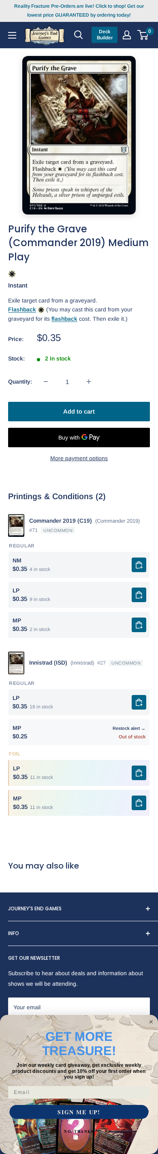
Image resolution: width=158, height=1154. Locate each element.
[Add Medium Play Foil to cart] (139, 803)
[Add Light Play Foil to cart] (139, 773)
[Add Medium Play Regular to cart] (139, 625)
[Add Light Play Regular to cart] (139, 595)
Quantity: (20, 381)
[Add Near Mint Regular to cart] (139, 565)
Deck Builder (105, 35)
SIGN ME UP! (79, 1112)
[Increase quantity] (88, 381)
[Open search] (78, 34)
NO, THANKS (79, 1131)
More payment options (79, 458)
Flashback (22, 309)
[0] (143, 35)
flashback (64, 318)
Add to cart (79, 411)
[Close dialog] (151, 1022)
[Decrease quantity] (45, 381)
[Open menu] (12, 35)
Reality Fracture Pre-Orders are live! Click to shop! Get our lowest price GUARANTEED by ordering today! (79, 10)
